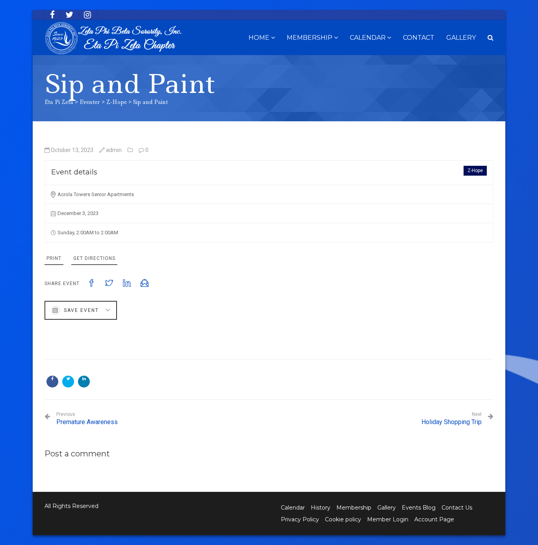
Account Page (434, 519)
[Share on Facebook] (52, 381)
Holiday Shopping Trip (451, 419)
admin (114, 150)
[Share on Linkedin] (84, 381)
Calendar (368, 37)
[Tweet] (68, 381)
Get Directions (94, 258)
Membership (309, 37)
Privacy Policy (300, 519)
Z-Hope (475, 170)
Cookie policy (343, 519)
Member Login (387, 519)
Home (259, 37)
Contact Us (457, 507)
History (320, 507)
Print (53, 258)
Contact (418, 37)
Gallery (461, 37)
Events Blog (419, 507)
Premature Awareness (87, 419)
